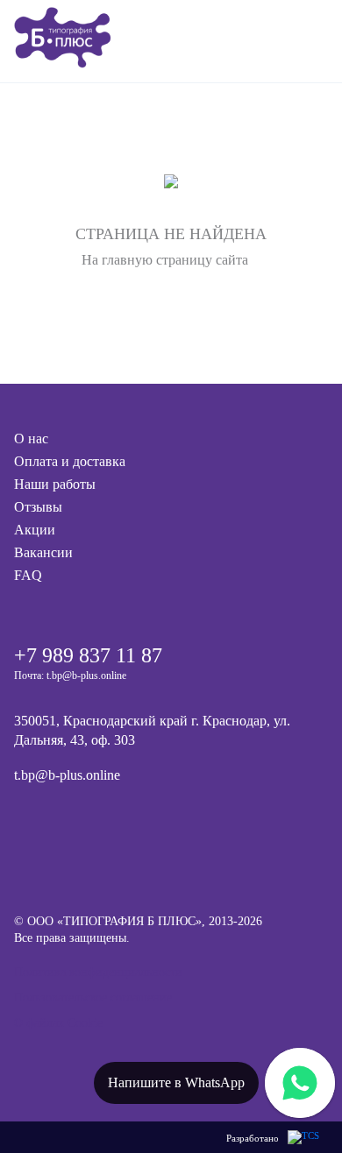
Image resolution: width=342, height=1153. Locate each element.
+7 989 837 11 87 (88, 655)
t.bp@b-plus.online (67, 774)
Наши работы (55, 484)
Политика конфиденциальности (98, 972)
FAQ (28, 575)
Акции (34, 529)
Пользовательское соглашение (93, 997)
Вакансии (43, 552)
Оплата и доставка (69, 461)
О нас (31, 438)
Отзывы (38, 506)
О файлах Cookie (58, 1022)
